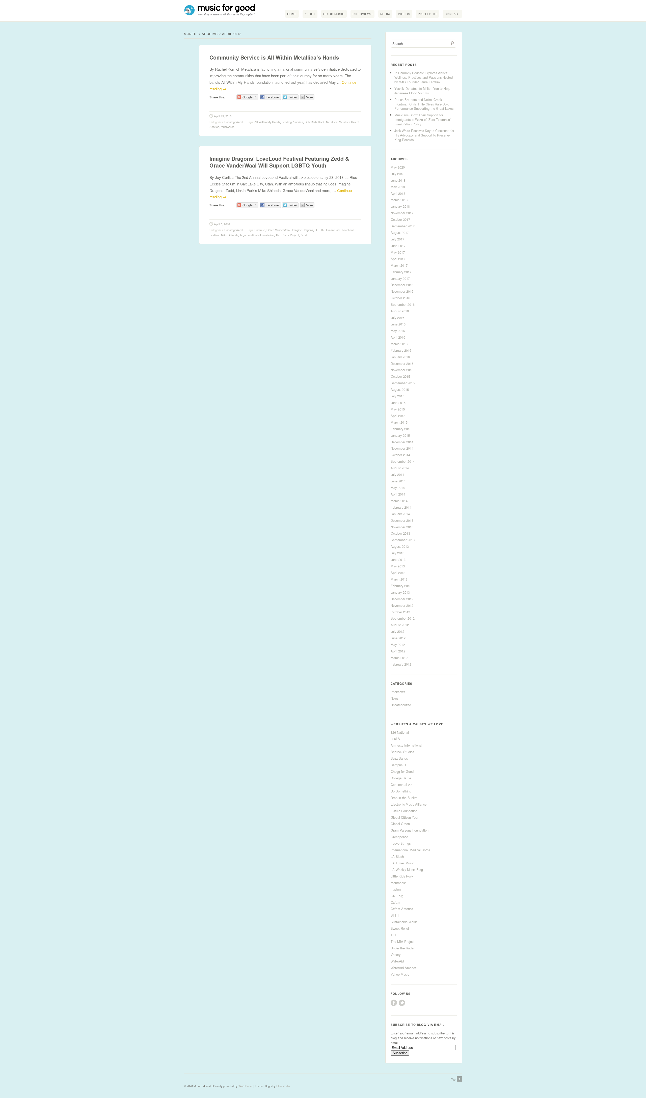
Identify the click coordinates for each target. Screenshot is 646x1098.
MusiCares (227, 127)
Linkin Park (333, 230)
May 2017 (398, 252)
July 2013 (397, 553)
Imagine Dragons (302, 230)
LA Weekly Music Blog (407, 869)
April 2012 (398, 651)
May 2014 (398, 487)
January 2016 (400, 356)
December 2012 (402, 598)
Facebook (394, 1003)
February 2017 (401, 271)
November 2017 (402, 212)
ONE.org (397, 895)
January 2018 (400, 206)
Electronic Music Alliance (408, 804)
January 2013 (400, 592)
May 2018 (398, 186)
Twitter (402, 1003)
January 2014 (400, 513)
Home (292, 14)
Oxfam (395, 902)
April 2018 (398, 193)
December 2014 (402, 442)
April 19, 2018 (222, 116)
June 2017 (398, 245)
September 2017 (403, 226)
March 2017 (399, 265)
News (394, 698)
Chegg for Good (402, 771)
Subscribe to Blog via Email (418, 1025)
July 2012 (397, 631)
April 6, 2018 (222, 224)
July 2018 (397, 173)
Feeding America (292, 122)
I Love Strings (401, 843)
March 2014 (399, 500)
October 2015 (400, 376)
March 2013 (399, 579)
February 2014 (401, 507)
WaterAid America (404, 967)
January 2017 (400, 278)
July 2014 (397, 474)
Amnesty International (406, 745)
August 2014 (400, 467)
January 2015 (400, 435)
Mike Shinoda (229, 235)
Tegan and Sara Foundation (257, 235)
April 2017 (398, 258)
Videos (404, 14)
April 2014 (398, 494)
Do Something (401, 791)
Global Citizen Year (404, 817)
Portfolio (427, 14)
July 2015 (397, 396)
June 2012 (398, 638)
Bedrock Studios (402, 751)
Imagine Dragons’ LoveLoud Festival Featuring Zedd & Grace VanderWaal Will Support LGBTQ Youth (279, 162)
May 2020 (398, 167)
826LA (395, 738)
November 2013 (402, 527)
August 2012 (400, 624)
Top (453, 1079)
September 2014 (403, 461)
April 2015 (398, 415)
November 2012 (402, 605)
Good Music (333, 14)
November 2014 (402, 448)
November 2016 (402, 291)
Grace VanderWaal (278, 230)
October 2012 (400, 612)
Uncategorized (233, 122)
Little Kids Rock (315, 122)
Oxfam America (402, 908)
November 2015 (402, 369)
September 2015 (403, 382)
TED (394, 934)
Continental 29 (401, 784)
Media (385, 14)
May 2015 (398, 409)
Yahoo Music (400, 974)
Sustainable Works (404, 921)
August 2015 (400, 389)
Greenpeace (399, 836)
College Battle (401, 778)
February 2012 (401, 664)
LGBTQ (320, 230)
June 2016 (398, 324)
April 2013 (398, 572)
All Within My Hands (267, 122)
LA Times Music (402, 863)
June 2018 (398, 180)
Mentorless (398, 882)
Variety (395, 954)
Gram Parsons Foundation (409, 830)
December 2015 (402, 363)
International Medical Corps (410, 849)
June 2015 (398, 402)
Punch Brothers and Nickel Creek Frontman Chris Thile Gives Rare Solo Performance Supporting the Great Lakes (423, 104)
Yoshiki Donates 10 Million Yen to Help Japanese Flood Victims (422, 90)
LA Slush (397, 856)
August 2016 (400, 311)
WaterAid (397, 961)
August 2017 (400, 232)
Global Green (400, 823)
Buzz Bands (399, 758)
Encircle (259, 230)
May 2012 (398, 644)
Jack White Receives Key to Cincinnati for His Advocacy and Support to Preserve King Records (424, 135)
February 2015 (401, 428)
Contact (452, 14)
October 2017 (400, 219)
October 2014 (400, 454)
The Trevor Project (287, 235)
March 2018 (399, 199)
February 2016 (401, 350)
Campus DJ (399, 764)
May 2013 (398, 566)
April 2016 (398, 337)
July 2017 (397, 239)
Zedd (304, 235)
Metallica (331, 122)
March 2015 (399, 422)
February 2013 (401, 585)
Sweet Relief (400, 928)
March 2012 (399, 657)
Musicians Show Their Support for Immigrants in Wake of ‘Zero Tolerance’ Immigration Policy (422, 119)
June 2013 (398, 559)
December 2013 (402, 520)
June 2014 (398, 481)
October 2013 (400, 533)
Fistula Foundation (404, 810)
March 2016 (399, 343)
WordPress (245, 1086)
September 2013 (403, 539)
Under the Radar (402, 948)
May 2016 (398, 330)
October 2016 (400, 297)
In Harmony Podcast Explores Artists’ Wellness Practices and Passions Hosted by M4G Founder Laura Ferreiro (423, 77)
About (310, 14)
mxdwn (396, 889)
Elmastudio (283, 1086)
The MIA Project (402, 941)
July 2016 (397, 317)
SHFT (395, 915)
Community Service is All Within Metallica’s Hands (274, 57)
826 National (400, 732)
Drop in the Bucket (404, 797)
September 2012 (403, 618)
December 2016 (402, 284)
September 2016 (403, 304)
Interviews (362, 14)
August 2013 (400, 546)
